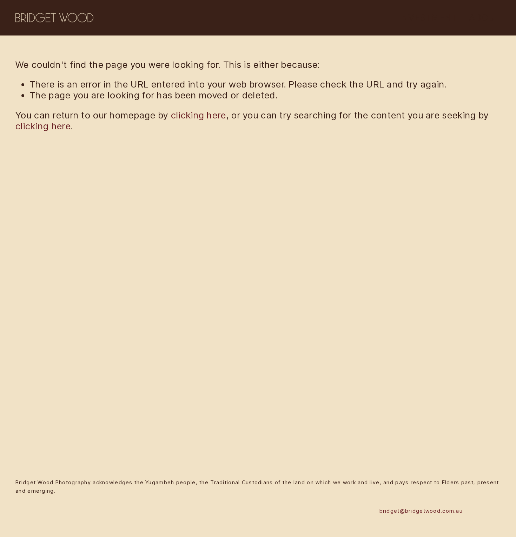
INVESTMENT (428, 18)
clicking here (198, 115)
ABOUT (484, 18)
